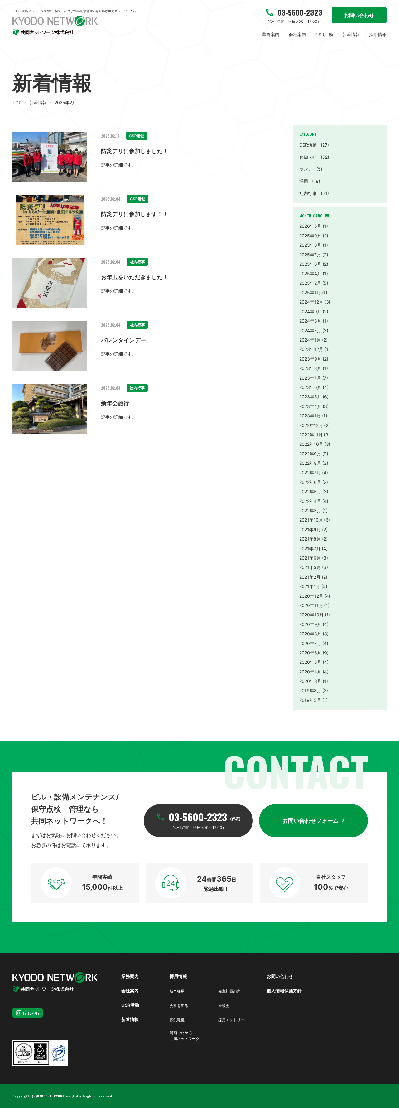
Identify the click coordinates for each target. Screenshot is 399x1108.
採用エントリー (231, 1020)
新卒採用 (177, 991)
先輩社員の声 (229, 991)
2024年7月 (310, 330)
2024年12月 (311, 301)
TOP (17, 102)
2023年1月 (310, 415)
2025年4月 (310, 273)
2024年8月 (310, 320)
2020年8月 (310, 633)
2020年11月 (311, 605)
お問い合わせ (359, 15)
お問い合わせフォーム (310, 820)
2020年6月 (310, 652)
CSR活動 (324, 34)
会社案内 (297, 34)
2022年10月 (311, 444)
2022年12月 (311, 425)
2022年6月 (310, 482)
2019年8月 (310, 690)
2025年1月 (310, 292)
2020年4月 (310, 671)
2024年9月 (310, 311)
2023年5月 (310, 396)
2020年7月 (310, 643)
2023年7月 (310, 378)
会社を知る (179, 1005)
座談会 (223, 1005)
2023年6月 (310, 387)
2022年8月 (310, 463)
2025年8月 (310, 245)
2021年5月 (310, 567)
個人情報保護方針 (284, 990)
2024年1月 (310, 340)
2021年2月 (309, 577)
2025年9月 (310, 235)
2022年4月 (310, 501)
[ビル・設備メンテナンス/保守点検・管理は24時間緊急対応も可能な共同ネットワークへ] (55, 26)
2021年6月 (310, 558)
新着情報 (351, 34)
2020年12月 (311, 596)
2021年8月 (310, 539)
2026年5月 (310, 226)
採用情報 (378, 34)
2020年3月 (310, 681)
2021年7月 (309, 548)
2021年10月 (311, 519)
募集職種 (177, 1020)
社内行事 (314, 193)
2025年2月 (310, 283)
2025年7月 (310, 254)
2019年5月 (310, 700)
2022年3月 (310, 510)
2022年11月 (311, 434)
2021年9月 (310, 529)
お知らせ (314, 157)
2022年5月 (310, 491)
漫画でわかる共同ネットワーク (185, 1035)
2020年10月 (311, 614)
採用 (309, 181)
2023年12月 (311, 349)
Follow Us (31, 1013)
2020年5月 (310, 662)
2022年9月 (310, 453)
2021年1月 (309, 586)
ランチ (310, 169)
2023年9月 (310, 359)
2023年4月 (310, 406)
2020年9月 (310, 624)
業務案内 (270, 34)
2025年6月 (310, 264)
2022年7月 (310, 472)
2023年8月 (310, 368)
